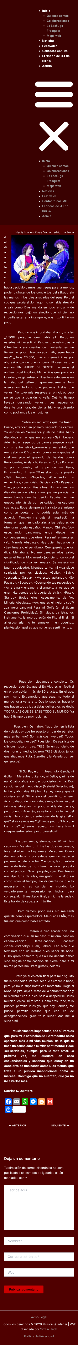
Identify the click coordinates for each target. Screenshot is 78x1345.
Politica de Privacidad (39, 1336)
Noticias (48, 41)
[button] (54, 115)
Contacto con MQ (55, 51)
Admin (47, 66)
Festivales (49, 46)
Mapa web (54, 36)
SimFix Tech (48, 1329)
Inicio (46, 11)
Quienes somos (58, 16)
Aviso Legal (39, 1317)
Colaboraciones (58, 21)
